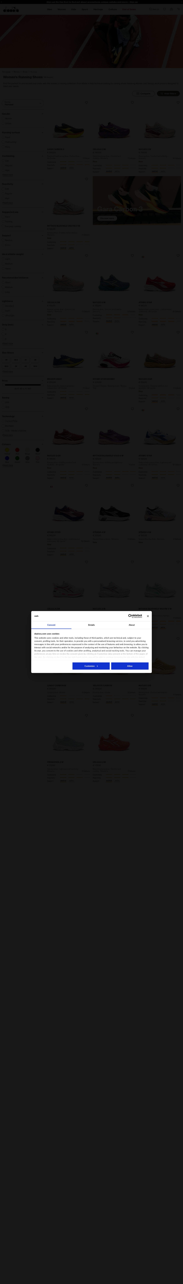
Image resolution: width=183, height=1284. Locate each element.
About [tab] (132, 625)
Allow (129, 666)
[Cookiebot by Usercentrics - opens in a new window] (130, 616)
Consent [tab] (51, 625)
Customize (90, 666)
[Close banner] (148, 616)
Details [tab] (91, 625)
